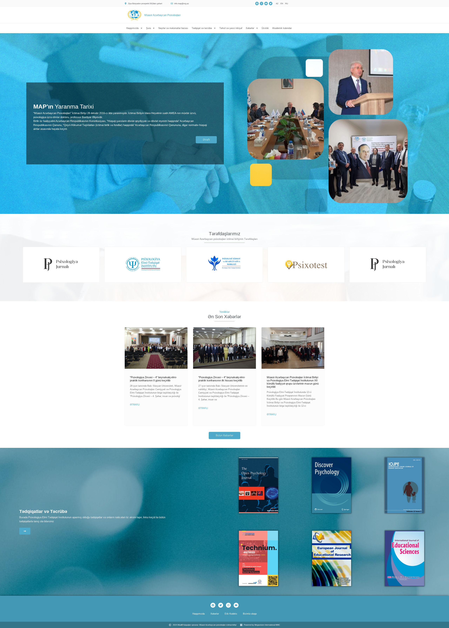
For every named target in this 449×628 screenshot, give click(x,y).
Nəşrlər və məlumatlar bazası (173, 28)
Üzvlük (265, 28)
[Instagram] (228, 605)
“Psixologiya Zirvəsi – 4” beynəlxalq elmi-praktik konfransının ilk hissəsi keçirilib (221, 379)
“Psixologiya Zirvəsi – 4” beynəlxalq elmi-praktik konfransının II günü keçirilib (153, 379)
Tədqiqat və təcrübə (202, 28)
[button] (219, 281)
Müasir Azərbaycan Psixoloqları (162, 15)
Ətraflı (135, 404)
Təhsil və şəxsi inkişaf (230, 28)
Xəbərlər (250, 28)
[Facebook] (212, 605)
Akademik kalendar (282, 28)
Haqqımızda (132, 28)
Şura (148, 28)
